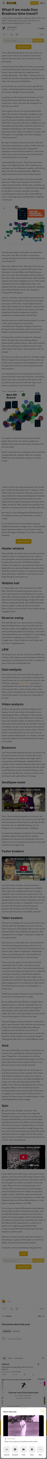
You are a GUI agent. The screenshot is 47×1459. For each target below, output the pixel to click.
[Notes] (31, 1449)
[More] (40, 1449)
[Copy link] (6, 1449)
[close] (43, 1411)
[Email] (23, 1449)
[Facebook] (15, 1449)
